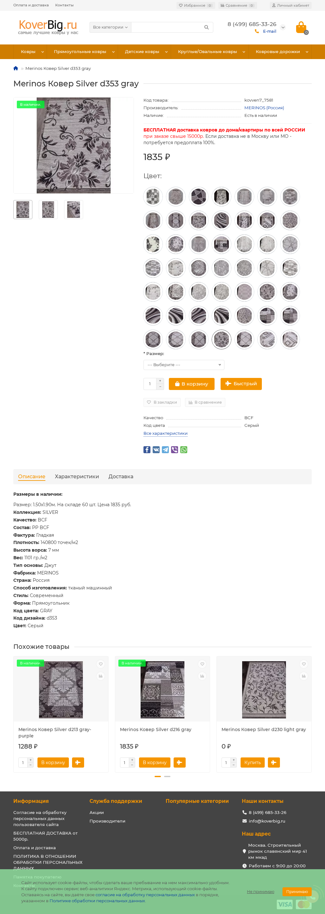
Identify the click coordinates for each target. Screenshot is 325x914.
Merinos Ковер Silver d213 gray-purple (54, 733)
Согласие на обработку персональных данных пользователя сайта (40, 818)
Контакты (64, 5)
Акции (97, 812)
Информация (31, 801)
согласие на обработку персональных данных (145, 894)
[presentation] (14, 712)
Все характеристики (165, 433)
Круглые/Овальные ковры (207, 51)
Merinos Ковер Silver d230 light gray (264, 729)
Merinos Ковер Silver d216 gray (155, 729)
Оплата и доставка (31, 5)
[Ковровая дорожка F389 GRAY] (175, 196)
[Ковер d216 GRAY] (267, 315)
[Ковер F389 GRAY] (244, 268)
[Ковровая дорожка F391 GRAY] (152, 220)
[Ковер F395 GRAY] (290, 244)
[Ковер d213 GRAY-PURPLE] (175, 220)
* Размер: (153, 353)
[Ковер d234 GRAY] (221, 220)
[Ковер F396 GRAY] (244, 196)
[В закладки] (100, 664)
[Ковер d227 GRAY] (152, 244)
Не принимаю (260, 891)
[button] (158, 776)
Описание (31, 476)
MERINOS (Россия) (264, 107)
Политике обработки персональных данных (97, 900)
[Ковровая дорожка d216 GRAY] (221, 244)
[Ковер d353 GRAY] (221, 196)
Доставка (121, 476)
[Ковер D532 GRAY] (244, 291)
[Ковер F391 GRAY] (198, 268)
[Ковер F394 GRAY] (290, 196)
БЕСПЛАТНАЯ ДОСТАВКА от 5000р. (45, 836)
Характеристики (77, 476)
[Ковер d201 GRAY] (244, 220)
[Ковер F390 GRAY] (198, 244)
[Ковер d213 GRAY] (175, 339)
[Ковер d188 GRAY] (267, 220)
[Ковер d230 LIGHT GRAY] (198, 220)
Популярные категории (197, 801)
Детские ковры (142, 51)
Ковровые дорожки (278, 51)
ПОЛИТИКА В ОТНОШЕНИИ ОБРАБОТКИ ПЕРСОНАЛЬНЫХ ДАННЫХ (48, 862)
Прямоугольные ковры (80, 51)
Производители (107, 820)
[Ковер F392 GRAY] (267, 196)
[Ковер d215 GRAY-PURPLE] (198, 196)
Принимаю (297, 891)
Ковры (28, 51)
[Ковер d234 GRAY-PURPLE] (152, 315)
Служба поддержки (116, 801)
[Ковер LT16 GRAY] (152, 196)
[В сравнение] (100, 676)
